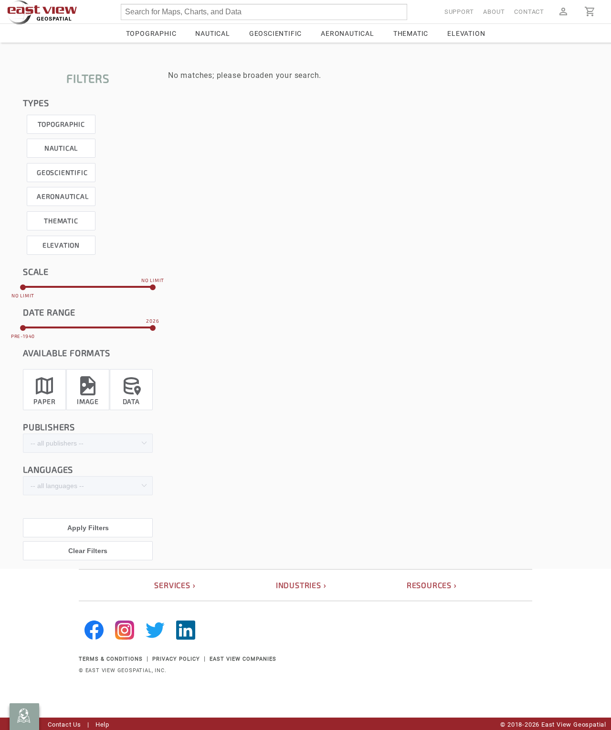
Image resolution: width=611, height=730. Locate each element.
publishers (49, 427)
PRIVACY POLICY (176, 659)
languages (48, 469)
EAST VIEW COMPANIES (243, 659)
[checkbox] (61, 121)
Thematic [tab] (410, 33)
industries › (301, 584)
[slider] (87, 286)
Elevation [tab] (466, 33)
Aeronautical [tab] (347, 33)
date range (49, 312)
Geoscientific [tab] (275, 33)
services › (174, 584)
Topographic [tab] (151, 33)
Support (459, 11)
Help (102, 724)
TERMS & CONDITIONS (111, 659)
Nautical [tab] (212, 33)
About (494, 11)
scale (36, 271)
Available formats (66, 353)
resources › (432, 584)
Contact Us (64, 724)
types (36, 103)
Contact (529, 11)
